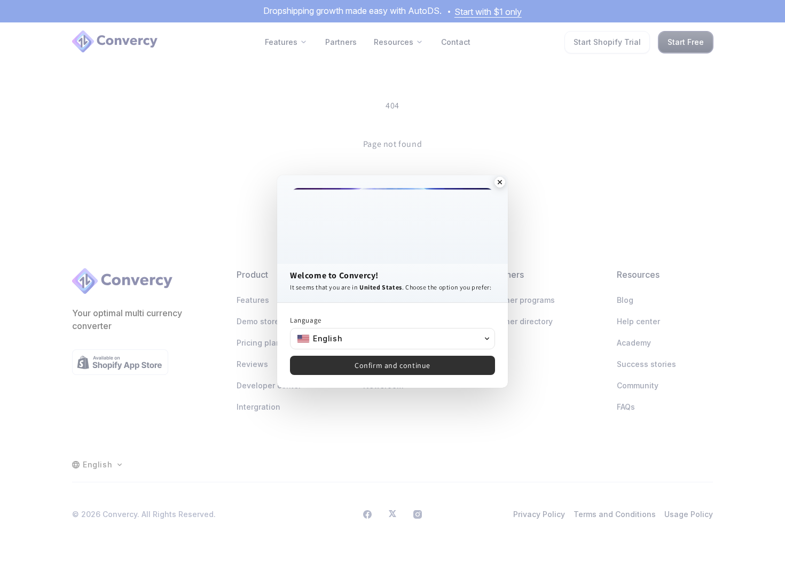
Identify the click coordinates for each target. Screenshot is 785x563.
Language (305, 320)
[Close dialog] (499, 183)
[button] (392, 338)
